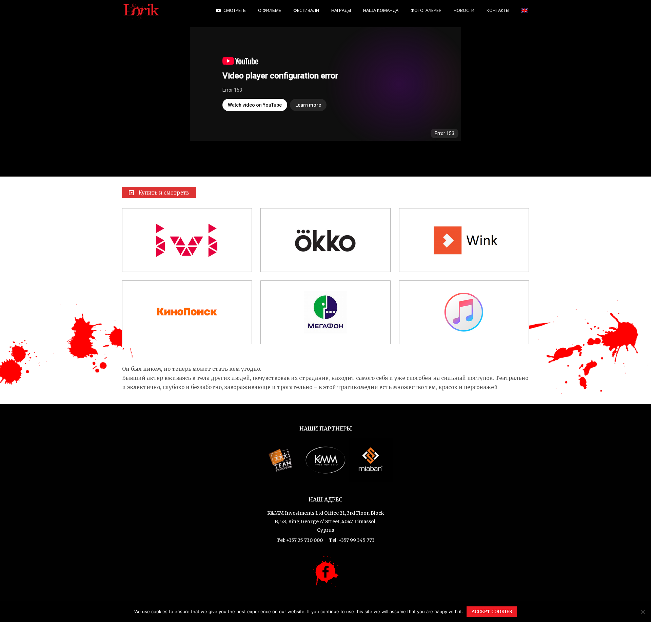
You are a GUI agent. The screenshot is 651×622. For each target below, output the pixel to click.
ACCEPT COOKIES (492, 612)
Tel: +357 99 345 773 (352, 540)
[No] (642, 611)
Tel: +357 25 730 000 (300, 540)
